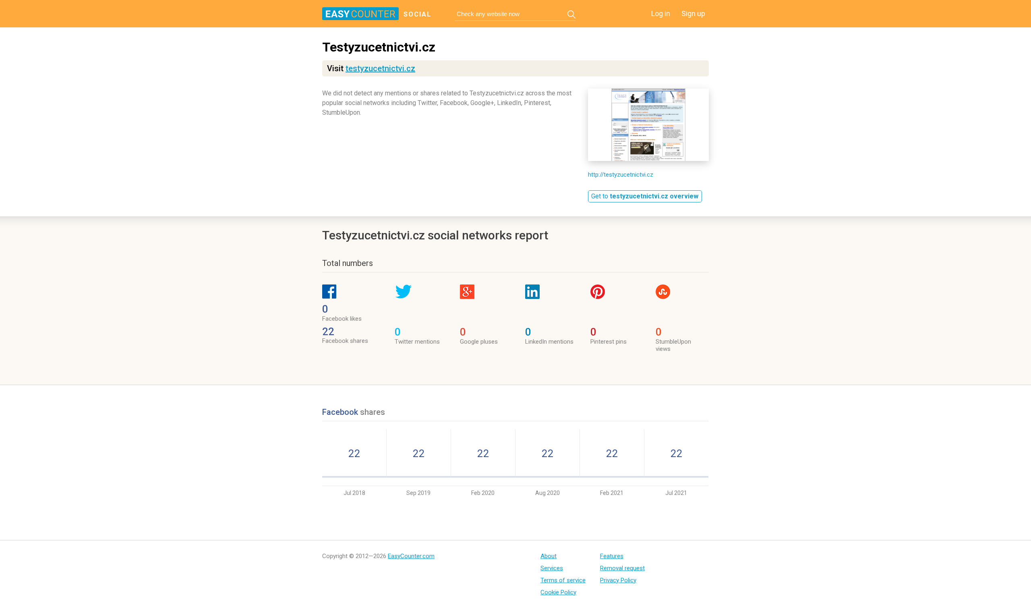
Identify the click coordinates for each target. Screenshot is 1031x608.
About (548, 556)
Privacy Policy (618, 580)
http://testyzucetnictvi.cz (620, 174)
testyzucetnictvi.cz (380, 68)
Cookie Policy (558, 592)
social (417, 14)
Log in (660, 13)
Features (611, 556)
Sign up (693, 13)
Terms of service (563, 580)
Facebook (341, 412)
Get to (644, 196)
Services (551, 568)
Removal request (622, 568)
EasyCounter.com (411, 556)
